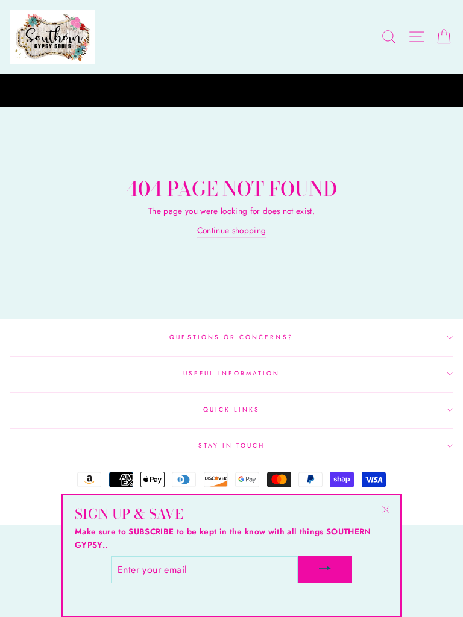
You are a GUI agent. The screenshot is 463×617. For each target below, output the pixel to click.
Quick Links (231, 409)
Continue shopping (231, 230)
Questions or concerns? (231, 337)
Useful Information (231, 373)
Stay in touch (231, 445)
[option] (231, 91)
